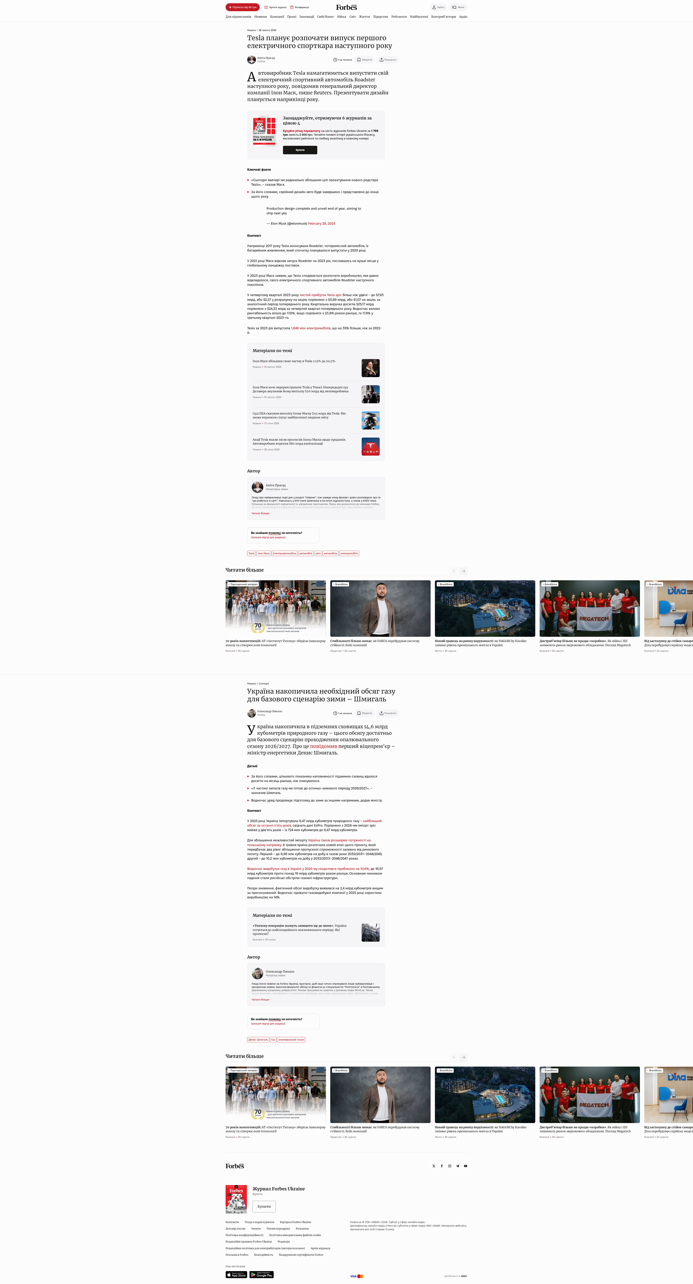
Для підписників (238, 16)
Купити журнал (277, 7)
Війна (341, 16)
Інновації (307, 16)
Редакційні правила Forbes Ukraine (249, 1241)
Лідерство (380, 16)
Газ (273, 1039)
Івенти (256, 1228)
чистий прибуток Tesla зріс (321, 295)
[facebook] (442, 1166)
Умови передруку (278, 1228)
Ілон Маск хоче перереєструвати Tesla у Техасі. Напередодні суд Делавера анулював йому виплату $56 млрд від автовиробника (300, 389)
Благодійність (263, 1254)
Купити (300, 150)
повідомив (323, 746)
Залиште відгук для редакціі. (268, 537)
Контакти (232, 1222)
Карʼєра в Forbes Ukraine (295, 1222)
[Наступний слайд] (463, 571)
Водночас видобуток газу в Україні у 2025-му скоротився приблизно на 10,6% (308, 868)
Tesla (251, 553)
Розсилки (302, 1228)
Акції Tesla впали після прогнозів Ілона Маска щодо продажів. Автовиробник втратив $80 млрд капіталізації (299, 441)
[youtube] (466, 1166)
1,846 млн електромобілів (311, 328)
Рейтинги (399, 16)
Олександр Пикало (269, 711)
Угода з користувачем (259, 1222)
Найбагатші (419, 16)
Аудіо (463, 16)
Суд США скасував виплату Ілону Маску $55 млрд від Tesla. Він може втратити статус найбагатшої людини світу (299, 415)
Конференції (302, 7)
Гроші (291, 16)
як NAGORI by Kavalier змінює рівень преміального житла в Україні (481, 643)
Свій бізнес (325, 16)
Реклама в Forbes (237, 1254)
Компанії (277, 16)
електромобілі (349, 553)
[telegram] (458, 1166)
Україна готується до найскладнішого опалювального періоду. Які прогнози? (299, 930)
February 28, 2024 (321, 223)
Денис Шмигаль (258, 1039)
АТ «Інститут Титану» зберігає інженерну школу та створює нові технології (276, 643)
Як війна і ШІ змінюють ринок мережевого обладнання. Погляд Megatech (585, 643)
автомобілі (305, 553)
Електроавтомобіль (284, 553)
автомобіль (330, 553)
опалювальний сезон (291, 1039)
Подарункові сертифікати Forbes (301, 1254)
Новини (260, 16)
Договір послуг (236, 1228)
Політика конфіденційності (244, 1235)
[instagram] (450, 1166)
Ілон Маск (264, 553)
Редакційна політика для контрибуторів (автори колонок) (265, 1248)
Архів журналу (320, 1248)
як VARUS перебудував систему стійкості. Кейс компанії (374, 643)
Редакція (284, 1241)
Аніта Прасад (266, 58)
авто (318, 553)
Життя (364, 16)
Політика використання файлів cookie (295, 1235)
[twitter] (434, 1166)
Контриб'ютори (443, 16)
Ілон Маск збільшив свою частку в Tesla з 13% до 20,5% (294, 361)
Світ (353, 16)
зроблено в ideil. (455, 1276)
